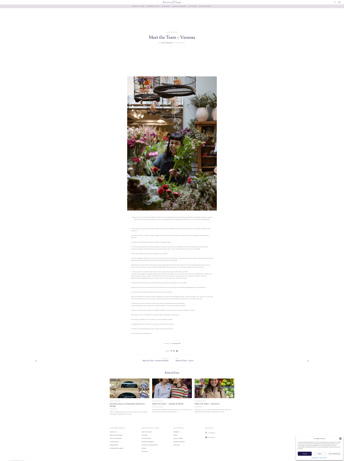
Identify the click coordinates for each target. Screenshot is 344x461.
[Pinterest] (176, 350)
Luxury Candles (178, 438)
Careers (144, 448)
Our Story (145, 435)
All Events (145, 451)
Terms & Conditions (116, 438)
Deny (319, 454)
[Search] (335, 2)
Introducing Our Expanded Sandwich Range (127, 405)
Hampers (176, 432)
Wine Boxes (165, 6)
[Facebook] (171, 350)
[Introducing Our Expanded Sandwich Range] (129, 388)
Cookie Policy (315, 457)
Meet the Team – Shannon (207, 404)
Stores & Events (205, 6)
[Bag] (339, 2)
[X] (173, 350)
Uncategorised (172, 32)
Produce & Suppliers (148, 441)
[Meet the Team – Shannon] (214, 388)
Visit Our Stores (146, 432)
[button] (340, 438)
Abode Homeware (179, 6)
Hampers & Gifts (153, 6)
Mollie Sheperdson (167, 42)
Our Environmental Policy (150, 445)
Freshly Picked (138, 6)
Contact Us (113, 432)
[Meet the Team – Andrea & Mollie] (172, 388)
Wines (175, 435)
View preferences (334, 454)
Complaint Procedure (116, 448)
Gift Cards (192, 6)
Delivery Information (116, 435)
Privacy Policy (323, 457)
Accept (304, 454)
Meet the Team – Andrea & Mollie (167, 404)
